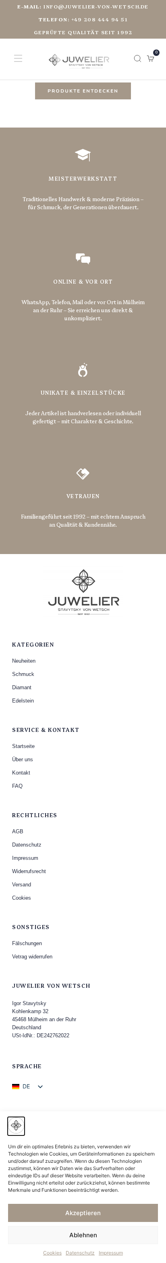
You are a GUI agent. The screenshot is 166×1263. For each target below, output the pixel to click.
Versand (21, 885)
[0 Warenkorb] (150, 58)
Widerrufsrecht (29, 871)
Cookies (52, 1253)
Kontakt (21, 773)
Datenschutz (80, 1253)
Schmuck (23, 674)
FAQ (17, 786)
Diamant (21, 687)
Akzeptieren (83, 1213)
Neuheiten (23, 661)
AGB (17, 831)
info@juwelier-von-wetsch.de (83, 6)
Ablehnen (83, 1235)
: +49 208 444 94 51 (83, 19)
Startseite (23, 746)
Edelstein (23, 701)
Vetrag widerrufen (32, 957)
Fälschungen (27, 943)
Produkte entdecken (83, 91)
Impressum (111, 1253)
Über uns (22, 759)
